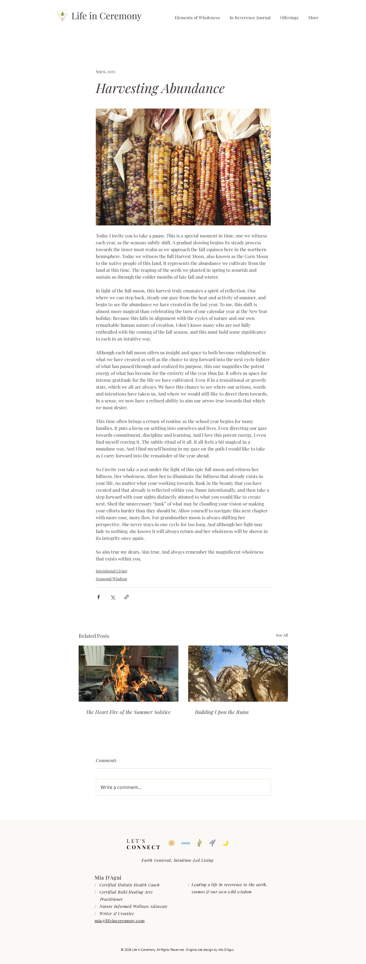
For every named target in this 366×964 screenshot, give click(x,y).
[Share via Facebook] (98, 597)
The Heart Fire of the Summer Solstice (128, 712)
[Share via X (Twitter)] (112, 597)
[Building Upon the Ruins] (238, 674)
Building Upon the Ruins (222, 712)
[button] (289, 17)
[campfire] (128, 674)
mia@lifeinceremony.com (119, 920)
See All (282, 635)
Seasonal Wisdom (111, 578)
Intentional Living (111, 571)
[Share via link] (126, 597)
